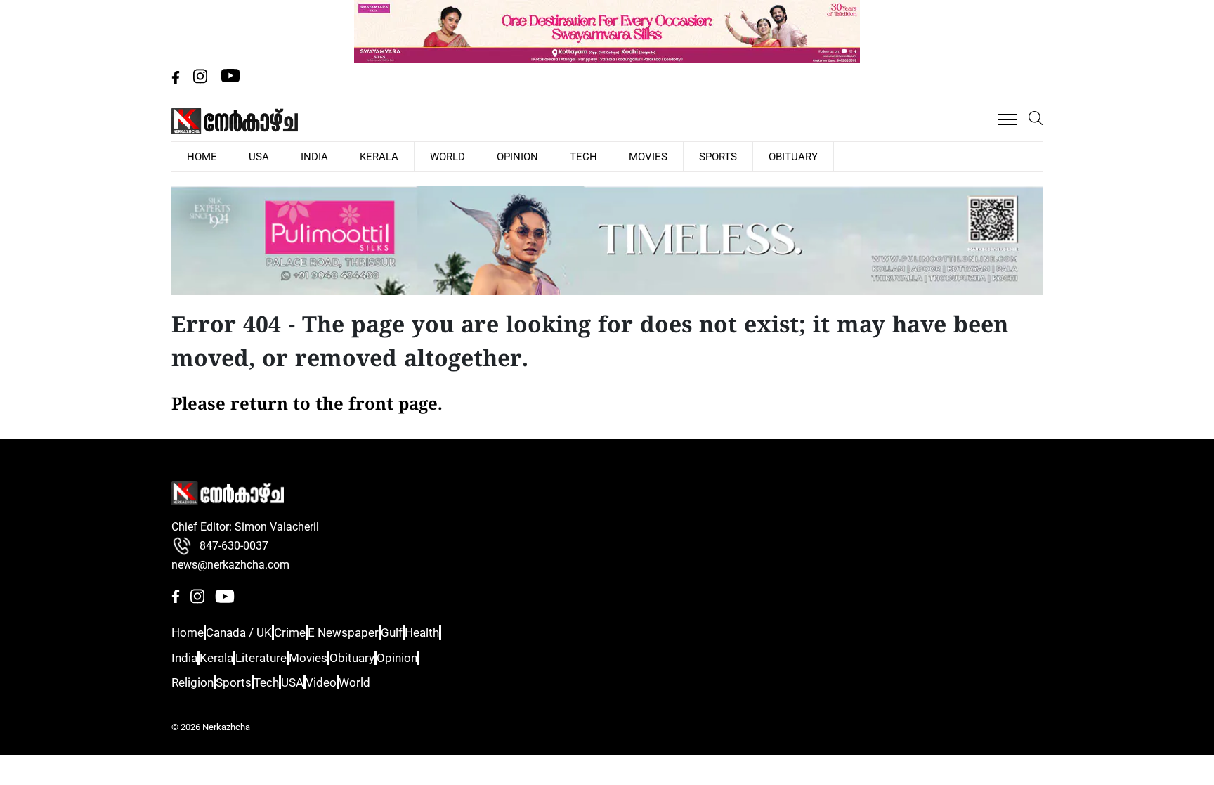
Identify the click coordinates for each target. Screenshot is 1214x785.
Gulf (427, 632)
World (394, 156)
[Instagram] (201, 80)
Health (468, 632)
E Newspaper (369, 632)
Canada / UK (247, 632)
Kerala (337, 156)
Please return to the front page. (307, 404)
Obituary (679, 156)
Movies (559, 156)
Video (362, 682)
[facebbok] (177, 80)
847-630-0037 (234, 545)
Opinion (453, 156)
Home (186, 632)
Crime (308, 632)
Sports (616, 156)
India (284, 156)
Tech (507, 156)
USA (241, 156)
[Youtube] (230, 80)
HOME (196, 156)
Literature (280, 656)
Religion (191, 682)
